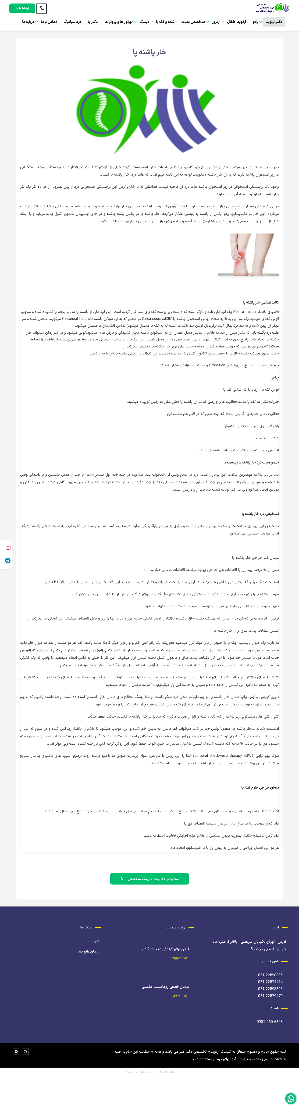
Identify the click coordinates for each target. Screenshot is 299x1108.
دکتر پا (93, 22)
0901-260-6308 (270, 1022)
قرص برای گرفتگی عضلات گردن (165, 949)
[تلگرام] (6, 560)
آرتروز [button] (216, 22)
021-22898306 (270, 989)
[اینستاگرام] (6, 547)
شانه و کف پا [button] (165, 22)
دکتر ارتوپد (274, 22)
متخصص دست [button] (193, 22)
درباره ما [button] (28, 22)
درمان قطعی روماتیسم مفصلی (165, 987)
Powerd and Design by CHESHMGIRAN (149, 1072)
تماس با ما (49, 22)
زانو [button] (255, 22)
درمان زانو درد (88, 951)
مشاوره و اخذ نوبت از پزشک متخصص (153, 879)
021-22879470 (270, 996)
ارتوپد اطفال (236, 22)
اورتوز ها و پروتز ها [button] (118, 22)
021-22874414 (270, 982)
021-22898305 (270, 975)
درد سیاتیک (72, 22)
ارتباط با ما (22, 8)
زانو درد (93, 941)
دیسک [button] (144, 22)
